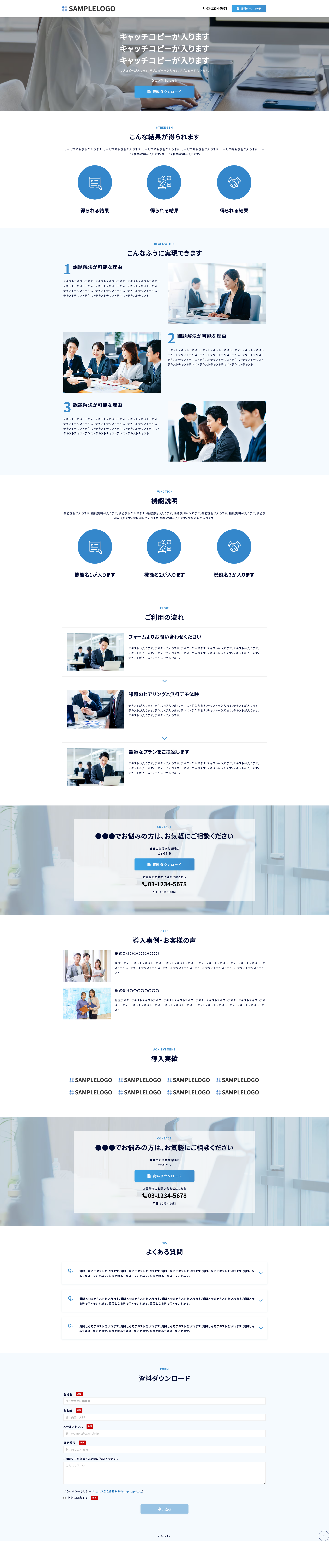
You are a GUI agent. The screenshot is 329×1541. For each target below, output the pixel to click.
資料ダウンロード (251, 8)
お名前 (67, 1410)
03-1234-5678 (217, 8)
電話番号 (69, 1443)
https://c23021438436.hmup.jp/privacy (117, 1491)
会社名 (67, 1394)
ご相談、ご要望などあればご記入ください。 (90, 1459)
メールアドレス (73, 1426)
